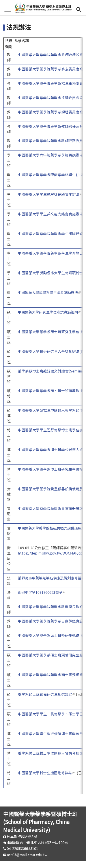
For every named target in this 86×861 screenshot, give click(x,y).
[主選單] (7, 9)
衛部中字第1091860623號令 (41, 592)
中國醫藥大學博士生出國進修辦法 (46, 772)
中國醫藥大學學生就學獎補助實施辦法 (50, 194)
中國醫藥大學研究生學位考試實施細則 (49, 312)
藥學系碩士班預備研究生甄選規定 (46, 694)
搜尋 (79, 9)
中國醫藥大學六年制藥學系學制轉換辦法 (52, 155)
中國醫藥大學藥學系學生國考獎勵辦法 (49, 292)
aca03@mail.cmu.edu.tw (27, 854)
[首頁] (43, 7)
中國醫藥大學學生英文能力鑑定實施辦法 (52, 213)
